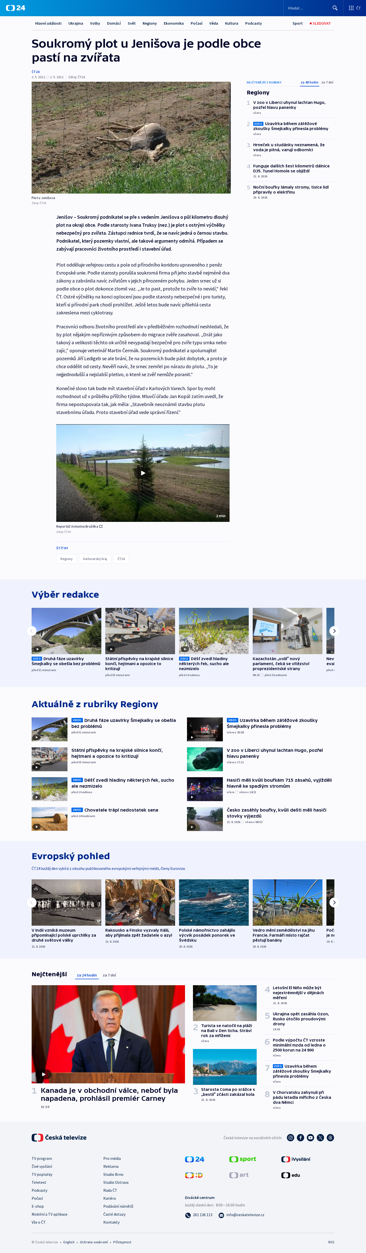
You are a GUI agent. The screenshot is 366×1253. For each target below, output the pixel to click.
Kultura (231, 23)
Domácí (114, 23)
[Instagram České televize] (291, 1138)
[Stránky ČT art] (238, 1174)
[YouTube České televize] (310, 1138)
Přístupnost (122, 1242)
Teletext (39, 1182)
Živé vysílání (42, 1166)
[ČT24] (15, 8)
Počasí (196, 23)
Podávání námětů (118, 1206)
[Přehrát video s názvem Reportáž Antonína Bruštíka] (143, 473)
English (68, 1242)
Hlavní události (48, 23)
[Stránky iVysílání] (295, 1158)
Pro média (112, 1158)
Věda (213, 23)
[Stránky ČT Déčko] (194, 1174)
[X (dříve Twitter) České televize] (320, 1138)
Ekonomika (174, 23)
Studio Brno (113, 1174)
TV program (42, 1158)
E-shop (38, 1206)
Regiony (150, 23)
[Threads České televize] (330, 1138)
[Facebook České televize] (301, 1138)
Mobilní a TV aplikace (49, 1214)
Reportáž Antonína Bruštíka (77, 526)
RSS (331, 1242)
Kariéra (109, 1198)
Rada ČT (110, 1190)
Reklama (111, 1166)
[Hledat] (335, 8)
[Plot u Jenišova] (131, 138)
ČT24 (35, 72)
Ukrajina (75, 23)
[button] (143, 473)
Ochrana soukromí (94, 1242)
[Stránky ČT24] (194, 1158)
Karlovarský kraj (95, 559)
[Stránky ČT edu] (290, 1174)
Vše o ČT (39, 1222)
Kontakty (111, 1222)
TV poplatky (42, 1174)
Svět (132, 23)
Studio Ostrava (115, 1182)
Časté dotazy (114, 1214)
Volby (95, 23)
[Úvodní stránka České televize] (59, 1138)
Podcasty (253, 23)
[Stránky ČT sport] (242, 1158)
